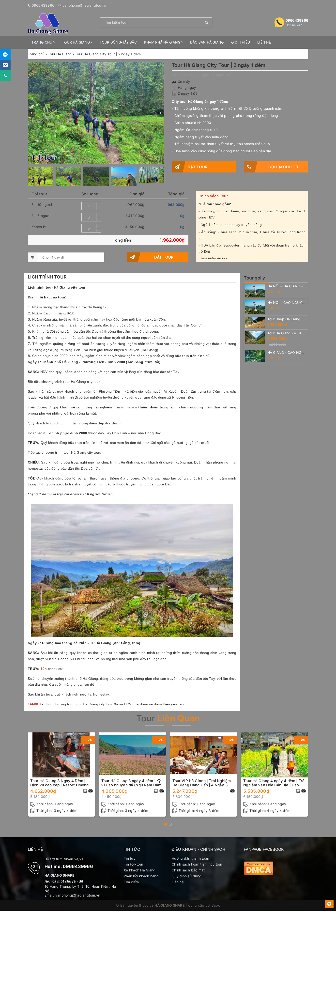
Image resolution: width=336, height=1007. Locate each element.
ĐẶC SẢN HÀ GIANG (207, 42)
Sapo (216, 905)
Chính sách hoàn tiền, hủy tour (197, 864)
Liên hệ (178, 882)
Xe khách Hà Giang (139, 870)
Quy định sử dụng (186, 876)
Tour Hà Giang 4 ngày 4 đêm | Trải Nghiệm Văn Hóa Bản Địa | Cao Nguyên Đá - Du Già (274, 783)
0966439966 (43, 5)
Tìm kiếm (131, 882)
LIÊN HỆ (264, 42)
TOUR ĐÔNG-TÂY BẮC (118, 42)
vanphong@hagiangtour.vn (84, 5)
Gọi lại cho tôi (283, 167)
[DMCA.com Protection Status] (258, 868)
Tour (168, 718)
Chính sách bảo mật (188, 870)
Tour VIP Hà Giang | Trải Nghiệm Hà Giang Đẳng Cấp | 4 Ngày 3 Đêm (201, 783)
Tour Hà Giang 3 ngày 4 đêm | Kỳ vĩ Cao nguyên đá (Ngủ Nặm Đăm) (132, 783)
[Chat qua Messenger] (5, 65)
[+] (98, 204)
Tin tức (130, 858)
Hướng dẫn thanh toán (190, 858)
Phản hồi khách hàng (141, 876)
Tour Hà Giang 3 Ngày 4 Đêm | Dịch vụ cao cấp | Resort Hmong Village (59, 783)
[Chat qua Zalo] (5, 54)
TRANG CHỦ (42, 42)
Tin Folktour (133, 864)
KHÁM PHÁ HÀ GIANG (163, 42)
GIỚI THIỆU (240, 42)
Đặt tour (197, 167)
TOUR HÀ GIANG (76, 42)
